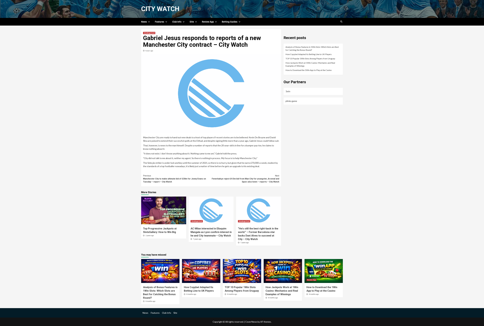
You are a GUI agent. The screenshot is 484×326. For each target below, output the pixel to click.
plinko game (291, 101)
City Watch (160, 9)
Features (159, 21)
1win (287, 91)
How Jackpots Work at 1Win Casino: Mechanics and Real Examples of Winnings (310, 64)
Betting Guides (229, 21)
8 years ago (149, 51)
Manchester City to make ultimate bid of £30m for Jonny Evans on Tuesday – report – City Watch (174, 179)
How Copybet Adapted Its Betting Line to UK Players (308, 54)
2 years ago (150, 235)
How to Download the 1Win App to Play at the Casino (308, 70)
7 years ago (197, 239)
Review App (208, 21)
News (144, 21)
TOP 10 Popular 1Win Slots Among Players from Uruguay (310, 58)
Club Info (177, 21)
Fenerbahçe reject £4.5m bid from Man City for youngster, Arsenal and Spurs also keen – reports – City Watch (245, 179)
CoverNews (251, 321)
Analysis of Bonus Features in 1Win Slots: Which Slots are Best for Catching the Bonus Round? (312, 48)
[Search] (341, 21)
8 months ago (150, 301)
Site (192, 21)
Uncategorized (149, 33)
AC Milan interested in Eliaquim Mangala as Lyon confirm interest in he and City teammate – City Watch (211, 232)
